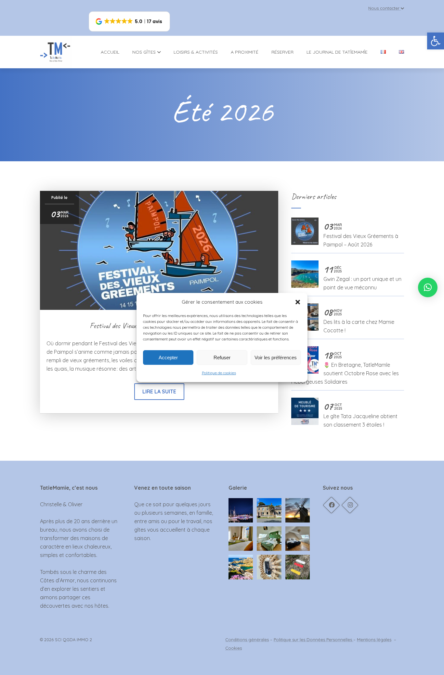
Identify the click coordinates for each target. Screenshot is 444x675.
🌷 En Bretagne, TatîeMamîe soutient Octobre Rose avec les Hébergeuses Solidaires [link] (345, 368)
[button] (297, 302)
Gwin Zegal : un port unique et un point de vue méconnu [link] (362, 278)
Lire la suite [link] (159, 391)
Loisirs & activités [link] (196, 52)
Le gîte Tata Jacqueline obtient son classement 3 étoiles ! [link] (360, 415)
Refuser (222, 357)
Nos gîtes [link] (144, 52)
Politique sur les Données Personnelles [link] (313, 639)
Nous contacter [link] (383, 8)
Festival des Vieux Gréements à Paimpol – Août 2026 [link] (360, 235)
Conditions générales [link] (247, 639)
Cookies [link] (233, 648)
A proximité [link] (244, 52)
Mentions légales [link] (374, 639)
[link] (435, 41)
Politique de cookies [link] (219, 372)
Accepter (168, 357)
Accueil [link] (110, 52)
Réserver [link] (282, 52)
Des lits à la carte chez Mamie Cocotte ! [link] (358, 321)
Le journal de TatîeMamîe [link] (337, 52)
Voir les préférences (276, 357)
